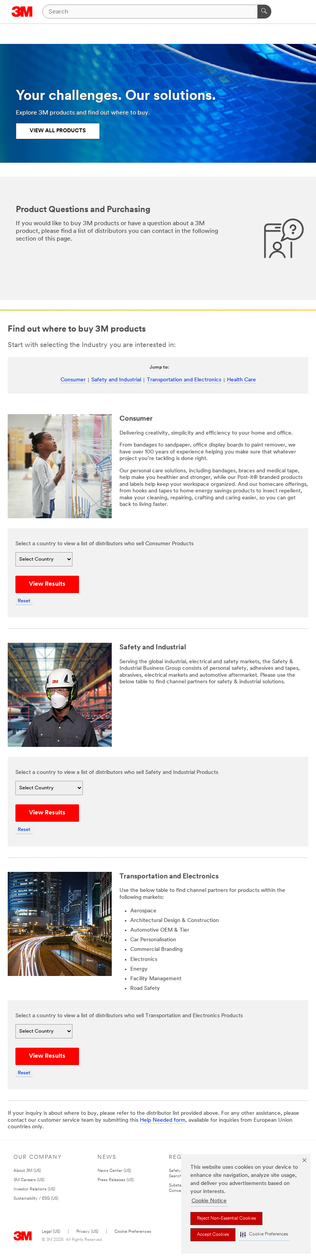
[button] (264, 1234)
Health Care (241, 380)
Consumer (73, 380)
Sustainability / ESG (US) (35, 1199)
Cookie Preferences (132, 1232)
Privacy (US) (87, 1232)
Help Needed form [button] (162, 1120)
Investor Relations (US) (34, 1189)
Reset (24, 600)
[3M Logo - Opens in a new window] (22, 11)
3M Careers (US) (28, 1180)
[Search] (264, 12)
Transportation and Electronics (184, 380)
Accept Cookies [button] (213, 1234)
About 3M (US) (27, 1171)
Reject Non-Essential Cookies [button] (226, 1218)
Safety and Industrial (116, 380)
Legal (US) (51, 1232)
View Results (47, 584)
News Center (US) (114, 1171)
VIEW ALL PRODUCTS (58, 131)
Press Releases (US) (115, 1180)
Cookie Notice (209, 1201)
